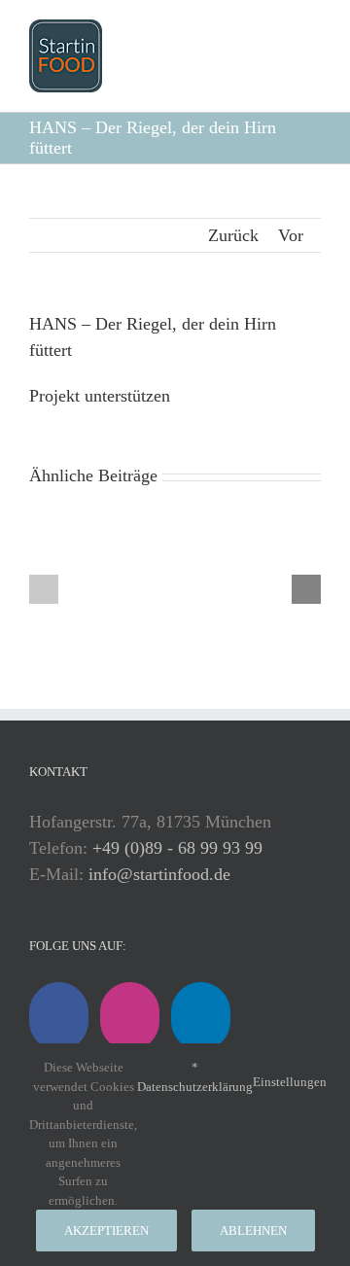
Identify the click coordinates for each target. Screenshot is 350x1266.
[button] (43, 589)
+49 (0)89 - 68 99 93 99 (177, 848)
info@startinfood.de (159, 874)
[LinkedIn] (200, 1016)
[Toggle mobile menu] (306, 53)
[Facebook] (58, 1016)
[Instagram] (129, 1016)
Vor (290, 235)
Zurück (233, 235)
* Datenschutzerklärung (195, 1077)
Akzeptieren (106, 1230)
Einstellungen (291, 1081)
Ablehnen (253, 1230)
